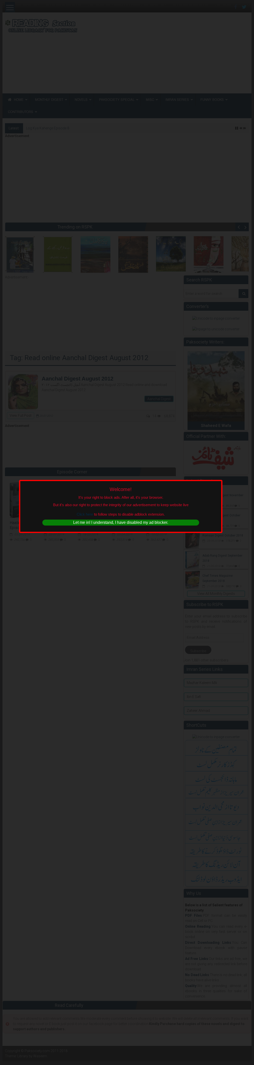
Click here (85, 514)
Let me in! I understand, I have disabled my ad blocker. (120, 522)
